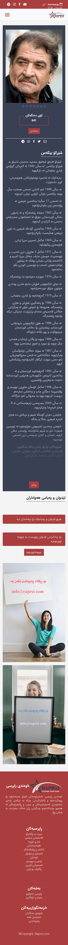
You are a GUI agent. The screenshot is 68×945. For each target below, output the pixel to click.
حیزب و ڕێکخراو (34, 834)
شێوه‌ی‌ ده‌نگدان (34, 913)
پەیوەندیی (34, 921)
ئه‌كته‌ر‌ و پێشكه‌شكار (34, 850)
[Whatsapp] (29, 141)
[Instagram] (14, 4)
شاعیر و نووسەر (34, 861)
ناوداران (34, 857)
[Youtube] (25, 4)
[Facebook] (19, 4)
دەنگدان (34, 131)
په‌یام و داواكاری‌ (34, 898)
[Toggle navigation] (7, 15)
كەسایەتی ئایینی (34, 865)
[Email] (45, 141)
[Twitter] (39, 141)
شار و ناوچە (34, 842)
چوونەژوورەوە (34, 552)
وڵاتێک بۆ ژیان (34, 869)
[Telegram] (9, 4)
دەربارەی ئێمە (34, 917)
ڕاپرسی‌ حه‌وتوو (34, 894)
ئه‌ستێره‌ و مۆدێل (34, 854)
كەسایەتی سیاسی (34, 838)
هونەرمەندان (34, 846)
